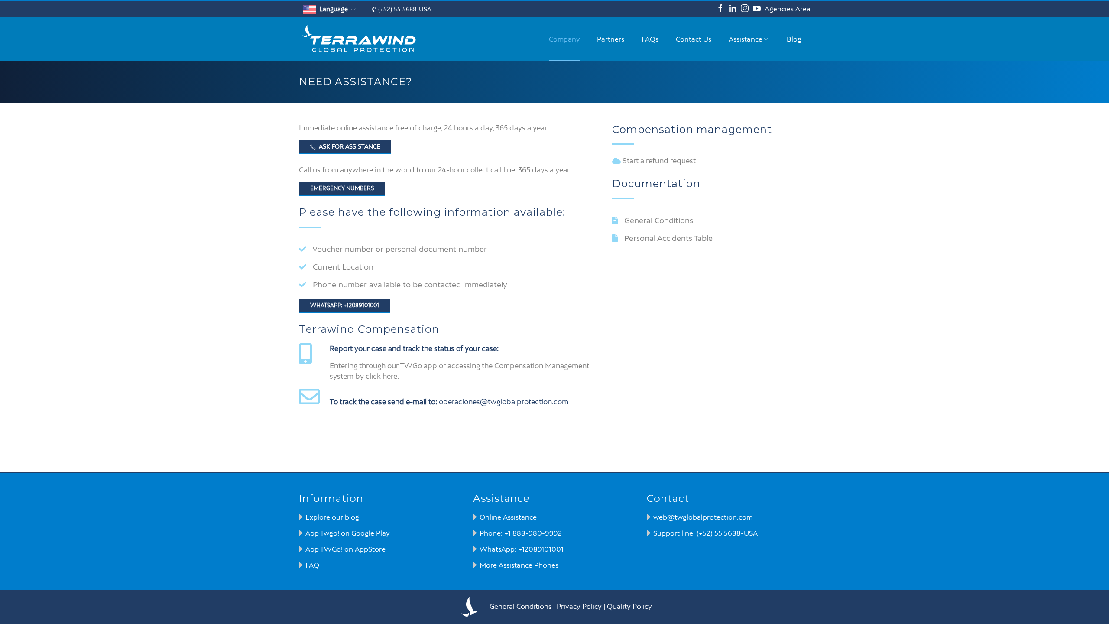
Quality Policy (629, 606)
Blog (794, 39)
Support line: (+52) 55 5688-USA (705, 533)
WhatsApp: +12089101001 (522, 549)
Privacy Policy (579, 606)
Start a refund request (659, 160)
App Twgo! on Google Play (347, 533)
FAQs (650, 39)
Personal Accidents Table (668, 238)
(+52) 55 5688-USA (403, 9)
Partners (610, 39)
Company (564, 39)
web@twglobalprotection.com (702, 517)
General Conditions (658, 220)
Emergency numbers (342, 188)
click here (381, 376)
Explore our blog (332, 517)
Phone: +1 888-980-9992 (521, 533)
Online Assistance (508, 517)
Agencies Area (787, 9)
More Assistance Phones (519, 565)
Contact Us (693, 39)
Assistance (745, 39)
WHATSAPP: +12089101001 (344, 305)
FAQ (312, 565)
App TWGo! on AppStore (345, 549)
